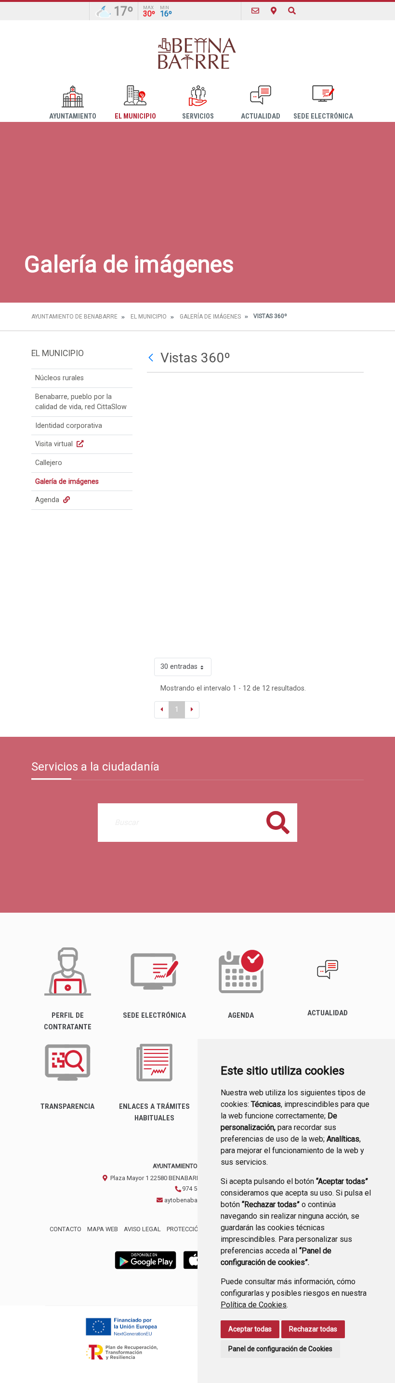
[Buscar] (292, 10)
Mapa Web (102, 1229)
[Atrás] (152, 358)
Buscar (278, 822)
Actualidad (260, 116)
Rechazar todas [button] (313, 1329)
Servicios (198, 116)
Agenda (48, 500)
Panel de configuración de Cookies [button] (280, 1349)
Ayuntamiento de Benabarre (74, 316)
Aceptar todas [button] (250, 1329)
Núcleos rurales (59, 378)
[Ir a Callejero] (273, 10)
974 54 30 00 (199, 1188)
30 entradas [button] (179, 667)
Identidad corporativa (68, 426)
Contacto (65, 1229)
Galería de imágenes (210, 316)
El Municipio (135, 116)
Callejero (48, 463)
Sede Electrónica (323, 116)
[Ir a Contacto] (255, 10)
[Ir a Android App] (145, 1259)
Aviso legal (142, 1229)
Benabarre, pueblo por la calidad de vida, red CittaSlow (81, 402)
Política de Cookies (254, 1304)
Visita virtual (55, 444)
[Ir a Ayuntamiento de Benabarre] (197, 52)
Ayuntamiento (72, 116)
